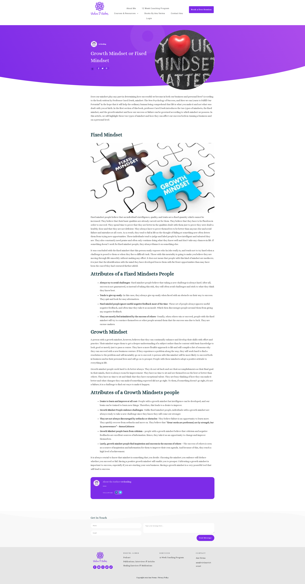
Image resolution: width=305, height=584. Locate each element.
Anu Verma (200, 558)
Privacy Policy (163, 578)
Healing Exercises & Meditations (137, 565)
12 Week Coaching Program (172, 557)
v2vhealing (125, 482)
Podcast (126, 557)
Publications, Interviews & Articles (139, 561)
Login (149, 18)
